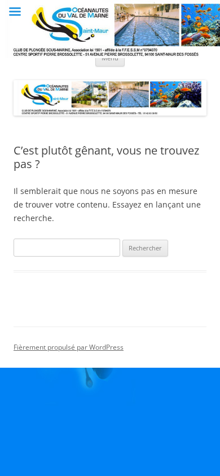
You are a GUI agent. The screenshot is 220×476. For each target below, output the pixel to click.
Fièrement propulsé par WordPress (69, 347)
